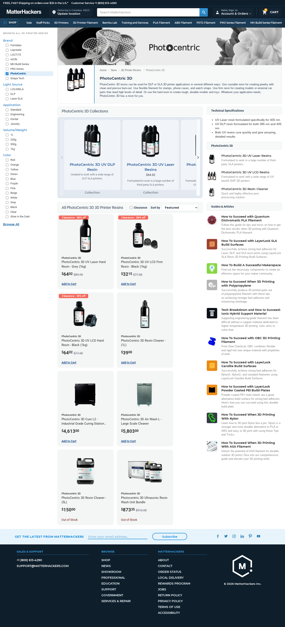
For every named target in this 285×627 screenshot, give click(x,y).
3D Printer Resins (131, 70)
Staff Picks (43, 22)
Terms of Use (169, 607)
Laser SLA (16, 98)
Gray (13, 202)
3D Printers (61, 22)
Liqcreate (15, 49)
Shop (105, 560)
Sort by (155, 207)
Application (12, 105)
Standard (15, 109)
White (13, 197)
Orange (14, 164)
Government (112, 595)
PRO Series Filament (233, 22)
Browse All (11, 224)
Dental (14, 119)
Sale (29, 22)
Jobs (162, 589)
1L (11, 134)
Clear (13, 211)
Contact (165, 566)
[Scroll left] (62, 157)
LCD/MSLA (17, 89)
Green (14, 174)
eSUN (13, 59)
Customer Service (82, 3)
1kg (12, 149)
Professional (113, 578)
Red (12, 159)
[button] (71, 12)
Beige (13, 192)
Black (13, 207)
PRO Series (17, 68)
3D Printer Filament (85, 22)
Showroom (111, 572)
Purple (14, 183)
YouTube (258, 536)
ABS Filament (183, 22)
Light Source (13, 84)
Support (108, 589)
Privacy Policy (170, 601)
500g (13, 144)
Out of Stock (70, 519)
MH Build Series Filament (266, 22)
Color (7, 155)
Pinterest (250, 536)
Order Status (169, 572)
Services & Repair (116, 601)
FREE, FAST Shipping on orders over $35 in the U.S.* (35, 3)
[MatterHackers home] (24, 12)
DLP (12, 94)
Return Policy (170, 595)
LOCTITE (15, 54)
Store (114, 70)
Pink (13, 188)
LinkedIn (242, 536)
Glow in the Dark (20, 216)
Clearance (140, 207)
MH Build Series (19, 64)
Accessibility (169, 613)
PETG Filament (206, 22)
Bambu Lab (109, 22)
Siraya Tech (17, 78)
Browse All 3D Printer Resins (25, 33)
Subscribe (169, 537)
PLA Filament (161, 22)
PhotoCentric (18, 73)
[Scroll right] (198, 157)
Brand (8, 40)
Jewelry (15, 123)
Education (110, 583)
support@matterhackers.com (43, 566)
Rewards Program (174, 583)
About (163, 560)
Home (103, 70)
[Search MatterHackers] (203, 12)
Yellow (14, 169)
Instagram (234, 536)
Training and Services (135, 22)
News (106, 566)
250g (13, 139)
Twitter (226, 536)
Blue (13, 178)
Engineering (17, 114)
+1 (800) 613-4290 (106, 3)
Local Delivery (171, 578)
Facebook (218, 536)
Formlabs (15, 45)
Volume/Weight (15, 130)
